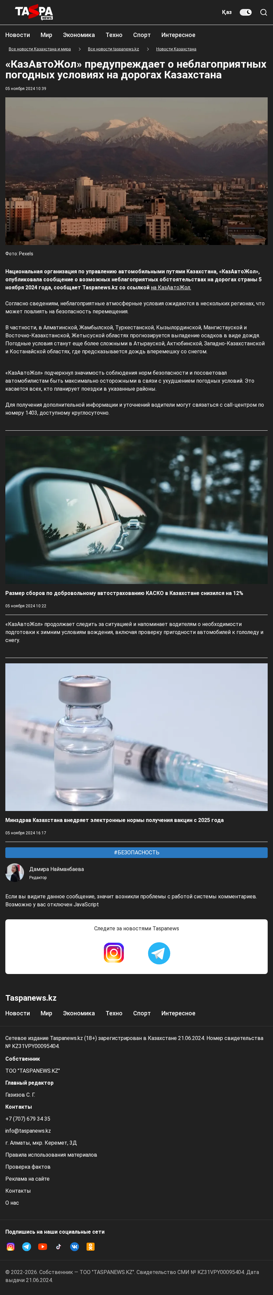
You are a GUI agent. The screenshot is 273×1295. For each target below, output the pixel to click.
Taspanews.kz (31, 998)
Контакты (18, 1191)
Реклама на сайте (27, 1179)
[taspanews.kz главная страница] (34, 12)
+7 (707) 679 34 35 (27, 1119)
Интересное (178, 34)
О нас (12, 1203)
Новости (17, 34)
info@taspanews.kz (28, 1131)
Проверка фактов (28, 1167)
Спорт (142, 34)
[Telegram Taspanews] (159, 953)
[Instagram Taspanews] (114, 953)
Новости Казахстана (176, 48)
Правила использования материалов (51, 1155)
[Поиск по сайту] (264, 12)
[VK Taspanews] (74, 1246)
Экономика (79, 34)
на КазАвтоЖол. (171, 287)
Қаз (227, 12)
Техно (114, 34)
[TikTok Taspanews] (58, 1246)
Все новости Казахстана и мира (40, 48)
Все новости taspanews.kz (113, 48)
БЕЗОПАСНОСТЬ (137, 852)
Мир (46, 34)
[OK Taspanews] (90, 1246)
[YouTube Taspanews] (42, 1246)
